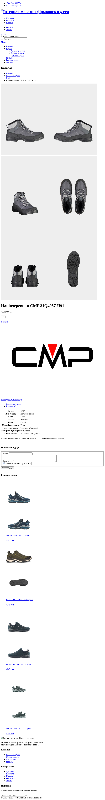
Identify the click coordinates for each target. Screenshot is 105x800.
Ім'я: (5, 454)
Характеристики (13, 404)
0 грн (3, 34)
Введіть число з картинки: (18, 463)
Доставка (10, 18)
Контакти (10, 20)
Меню (3, 42)
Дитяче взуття (17, 55)
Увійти (9, 29)
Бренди (9, 58)
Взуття (9, 48)
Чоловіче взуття (18, 51)
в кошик (4, 322)
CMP (8, 78)
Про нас (9, 23)
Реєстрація (10, 27)
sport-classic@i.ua (13, 5)
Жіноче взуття (17, 53)
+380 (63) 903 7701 (14, 3)
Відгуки (11, 406)
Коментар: (8, 461)
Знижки (9, 62)
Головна (9, 46)
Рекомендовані (12, 60)
